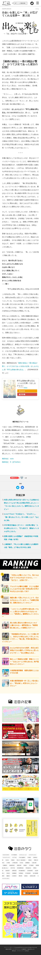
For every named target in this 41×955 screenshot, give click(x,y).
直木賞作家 (29, 870)
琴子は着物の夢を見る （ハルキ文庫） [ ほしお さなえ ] (26, 383)
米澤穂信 (21, 873)
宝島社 (29, 860)
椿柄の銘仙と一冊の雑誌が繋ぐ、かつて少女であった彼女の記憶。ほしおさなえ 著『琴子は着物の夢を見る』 (20, 366)
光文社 (7, 860)
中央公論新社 (22, 857)
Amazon (22, 391)
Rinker (25, 387)
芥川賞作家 (27, 873)
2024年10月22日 (6, 9)
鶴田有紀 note (8, 459)
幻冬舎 (21, 862)
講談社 (8, 875)
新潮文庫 (19, 865)
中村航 (29, 857)
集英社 (25, 875)
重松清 (20, 875)
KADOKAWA (6, 854)
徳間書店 (27, 862)
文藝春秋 (5, 865)
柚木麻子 (8, 870)
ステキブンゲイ (6, 857)
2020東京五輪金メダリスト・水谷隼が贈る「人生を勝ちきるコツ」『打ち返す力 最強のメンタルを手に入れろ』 (21, 528)
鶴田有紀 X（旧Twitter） (11, 462)
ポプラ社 (14, 857)
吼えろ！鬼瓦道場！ (21, 860)
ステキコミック (22, 854)
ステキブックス (32, 854)
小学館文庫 (14, 862)
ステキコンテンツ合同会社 (23, 950)
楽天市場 (22, 394)
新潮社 (25, 865)
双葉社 (12, 860)
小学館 (8, 862)
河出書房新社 (22, 870)
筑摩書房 (14, 873)
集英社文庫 (32, 875)
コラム (37, 9)
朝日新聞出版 (20, 868)
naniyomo (25, 947)
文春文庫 (34, 862)
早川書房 (31, 865)
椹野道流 (14, 870)
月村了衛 (13, 868)
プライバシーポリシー (9, 947)
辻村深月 (14, 875)
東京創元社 (28, 868)
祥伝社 (8, 873)
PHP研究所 (14, 854)
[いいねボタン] (21, 477)
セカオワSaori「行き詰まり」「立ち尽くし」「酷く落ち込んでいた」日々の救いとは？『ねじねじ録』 (21, 517)
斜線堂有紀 (11, 865)
